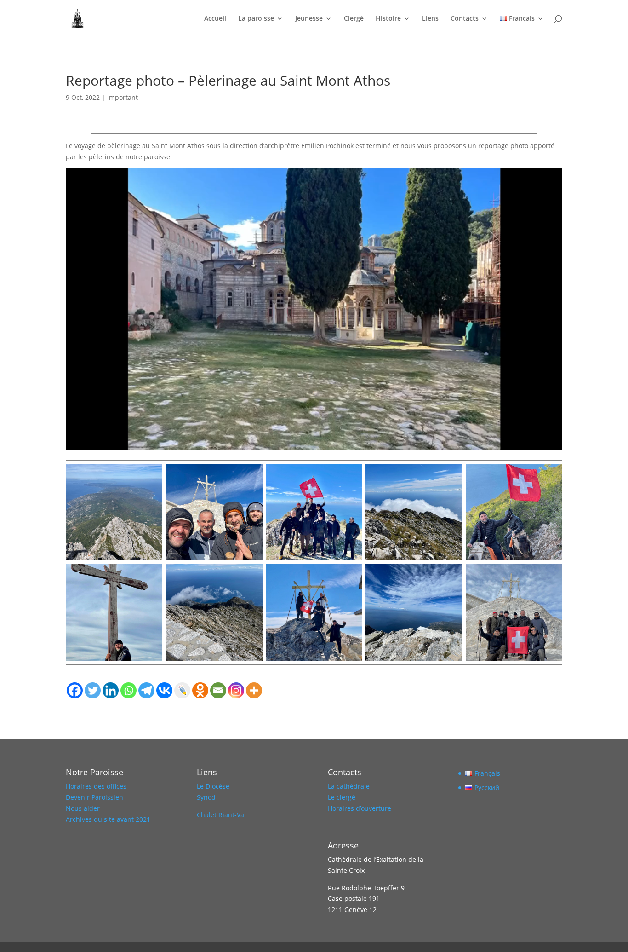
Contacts (465, 19)
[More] (254, 690)
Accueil (215, 19)
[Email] (218, 690)
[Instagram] (236, 690)
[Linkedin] (111, 690)
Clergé (354, 19)
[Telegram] (146, 690)
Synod (206, 797)
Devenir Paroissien (94, 797)
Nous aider (83, 808)
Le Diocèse (213, 786)
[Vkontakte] (164, 690)
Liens (430, 19)
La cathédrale (349, 786)
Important (122, 97)
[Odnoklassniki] (200, 690)
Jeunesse (309, 19)
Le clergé (341, 797)
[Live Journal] (182, 690)
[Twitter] (93, 690)
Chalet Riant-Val (221, 814)
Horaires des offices (96, 786)
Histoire (388, 19)
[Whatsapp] (128, 690)
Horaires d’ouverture (359, 808)
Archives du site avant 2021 (108, 819)
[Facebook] (75, 690)
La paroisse (256, 19)
